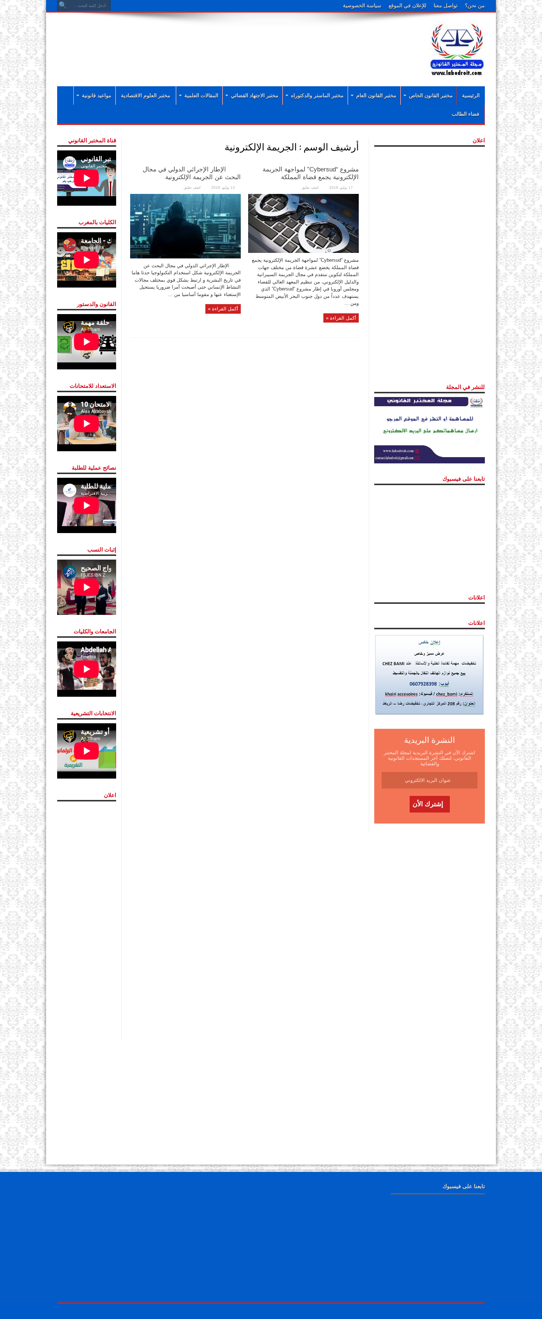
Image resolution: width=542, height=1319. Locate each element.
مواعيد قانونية (96, 95)
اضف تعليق (310, 187)
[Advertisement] (223, 41)
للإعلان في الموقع (407, 5)
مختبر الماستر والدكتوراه (317, 95)
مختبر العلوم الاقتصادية (145, 95)
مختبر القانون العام (376, 95)
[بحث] (62, 5)
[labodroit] (457, 48)
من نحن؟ (475, 5)
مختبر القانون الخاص (431, 95)
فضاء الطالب (465, 114)
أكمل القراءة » (341, 318)
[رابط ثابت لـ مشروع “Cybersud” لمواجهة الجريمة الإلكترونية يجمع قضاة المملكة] (303, 223)
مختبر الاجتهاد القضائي (254, 95)
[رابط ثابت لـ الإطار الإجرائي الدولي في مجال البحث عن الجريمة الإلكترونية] (185, 226)
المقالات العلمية (201, 95)
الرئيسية (471, 95)
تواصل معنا (446, 5)
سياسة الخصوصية (362, 5)
